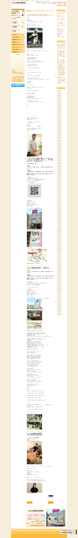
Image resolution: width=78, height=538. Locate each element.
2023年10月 (59, 146)
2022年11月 (59, 165)
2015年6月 (59, 296)
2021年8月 (59, 190)
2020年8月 (59, 209)
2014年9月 (59, 311)
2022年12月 (59, 163)
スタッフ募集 (59, 23)
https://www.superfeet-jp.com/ (32, 349)
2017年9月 (59, 251)
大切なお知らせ (60, 31)
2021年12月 (59, 183)
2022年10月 (59, 166)
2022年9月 (59, 168)
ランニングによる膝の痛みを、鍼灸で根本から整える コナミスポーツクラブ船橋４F (61, 46)
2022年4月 (59, 176)
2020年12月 (59, 203)
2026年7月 (59, 92)
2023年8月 (59, 150)
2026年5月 (59, 95)
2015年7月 (59, 294)
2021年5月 (59, 195)
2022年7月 (59, 171)
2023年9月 (59, 148)
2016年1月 (59, 284)
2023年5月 (59, 155)
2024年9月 (59, 128)
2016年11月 (59, 268)
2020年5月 (59, 214)
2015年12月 (59, 286)
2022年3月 (59, 178)
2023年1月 (59, 161)
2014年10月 (59, 309)
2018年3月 (59, 241)
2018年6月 (59, 236)
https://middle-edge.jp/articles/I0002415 (37, 48)
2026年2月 (59, 100)
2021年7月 (59, 191)
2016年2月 (59, 282)
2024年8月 (59, 130)
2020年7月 (59, 211)
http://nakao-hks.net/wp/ (33, 287)
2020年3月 (59, 218)
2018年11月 (59, 228)
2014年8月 (59, 312)
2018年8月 (59, 233)
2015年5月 (59, 297)
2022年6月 (59, 173)
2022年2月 (59, 180)
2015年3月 (59, 301)
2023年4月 (59, 156)
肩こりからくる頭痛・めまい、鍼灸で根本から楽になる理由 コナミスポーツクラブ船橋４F (61, 62)
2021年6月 (59, 193)
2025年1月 (59, 122)
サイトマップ (17, 531)
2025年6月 (59, 113)
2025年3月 (59, 118)
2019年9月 (59, 219)
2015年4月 (59, 299)
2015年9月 (59, 291)
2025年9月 (59, 108)
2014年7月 (59, 314)
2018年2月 (59, 243)
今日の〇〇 (59, 28)
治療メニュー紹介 (60, 36)
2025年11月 (59, 105)
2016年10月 (59, 269)
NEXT (50, 502)
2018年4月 (59, 239)
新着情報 (59, 34)
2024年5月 (59, 135)
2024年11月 (59, 125)
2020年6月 (59, 213)
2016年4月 (59, 279)
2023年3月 (59, 158)
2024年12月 (59, 123)
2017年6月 (59, 256)
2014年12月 (59, 306)
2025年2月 (59, 120)
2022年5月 (59, 175)
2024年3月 (59, 138)
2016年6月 (59, 276)
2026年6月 (59, 93)
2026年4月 (59, 97)
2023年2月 (59, 160)
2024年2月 (59, 140)
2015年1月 (59, 304)
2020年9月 (59, 208)
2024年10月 (59, 127)
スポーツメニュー (49, 530)
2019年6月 (59, 221)
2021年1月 (59, 201)
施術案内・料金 (24, 530)
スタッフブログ (60, 21)
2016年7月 (59, 274)
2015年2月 (59, 302)
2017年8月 (59, 253)
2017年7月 (59, 254)
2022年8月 (59, 170)
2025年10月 (59, 107)
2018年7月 (59, 234)
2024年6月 (59, 133)
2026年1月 (59, 102)
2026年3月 (59, 98)
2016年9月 (59, 271)
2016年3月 (59, 281)
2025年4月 (59, 117)
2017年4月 (59, 259)
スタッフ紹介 (17, 530)
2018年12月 (59, 226)
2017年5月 (59, 258)
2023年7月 (59, 151)
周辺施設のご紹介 (60, 29)
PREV (30, 502)
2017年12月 (59, 246)
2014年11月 (59, 307)
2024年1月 (59, 141)
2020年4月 (59, 216)
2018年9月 (59, 231)
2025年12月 (59, 103)
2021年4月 (59, 196)
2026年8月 (59, 90)
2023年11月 (59, 145)
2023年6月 (59, 153)
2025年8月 (59, 110)
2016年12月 (59, 266)
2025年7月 (59, 112)
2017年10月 (59, 249)
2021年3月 (59, 198)
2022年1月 (59, 181)
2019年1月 (59, 224)
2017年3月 (59, 261)
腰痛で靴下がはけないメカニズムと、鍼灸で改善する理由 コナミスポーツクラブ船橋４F (61, 80)
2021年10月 (59, 186)
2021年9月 (59, 188)
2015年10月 (59, 289)
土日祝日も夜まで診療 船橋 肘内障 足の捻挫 (37, 14)
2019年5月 (59, 223)
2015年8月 (59, 292)
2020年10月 (59, 206)
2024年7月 (59, 132)
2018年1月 (59, 244)
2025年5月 (59, 115)
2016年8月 (59, 273)
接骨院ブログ (59, 33)
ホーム (13, 530)
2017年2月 (59, 263)
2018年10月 (59, 229)
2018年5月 (59, 238)
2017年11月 (59, 248)
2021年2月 (59, 200)
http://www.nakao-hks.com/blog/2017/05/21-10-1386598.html (38, 336)
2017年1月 (59, 264)
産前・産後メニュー (57, 530)
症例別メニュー (31, 530)
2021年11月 (59, 185)
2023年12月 (59, 143)
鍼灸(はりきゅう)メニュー (40, 530)
